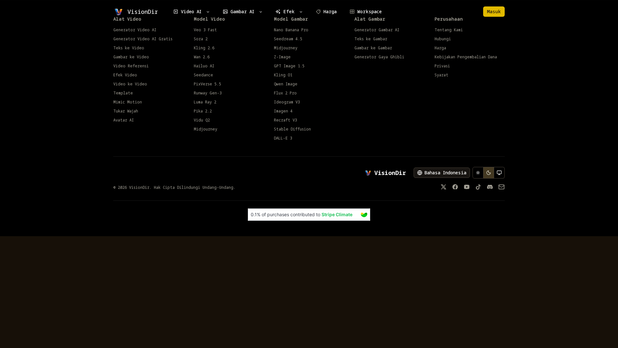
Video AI (191, 11)
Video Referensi (131, 66)
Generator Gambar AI (376, 30)
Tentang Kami (449, 30)
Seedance (203, 75)
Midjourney (205, 129)
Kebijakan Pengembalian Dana (466, 57)
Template (123, 93)
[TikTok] (478, 187)
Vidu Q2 (202, 120)
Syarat (441, 75)
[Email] (501, 187)
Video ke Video (130, 84)
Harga (330, 11)
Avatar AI (123, 120)
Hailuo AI (204, 66)
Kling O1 (283, 75)
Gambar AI (242, 11)
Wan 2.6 (202, 57)
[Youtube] (467, 187)
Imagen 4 (283, 111)
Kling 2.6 (204, 48)
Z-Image (282, 57)
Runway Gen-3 (208, 93)
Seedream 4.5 (288, 39)
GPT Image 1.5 (289, 66)
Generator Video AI (134, 30)
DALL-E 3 (283, 138)
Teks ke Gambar (370, 39)
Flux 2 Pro (285, 93)
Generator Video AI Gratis (143, 39)
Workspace (369, 11)
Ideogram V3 (287, 102)
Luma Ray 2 (205, 102)
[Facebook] (455, 187)
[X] (443, 187)
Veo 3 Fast (205, 30)
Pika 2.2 (203, 111)
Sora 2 (201, 39)
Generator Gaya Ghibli (379, 57)
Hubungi (443, 39)
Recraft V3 (285, 120)
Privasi (442, 66)
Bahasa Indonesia (445, 172)
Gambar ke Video (131, 57)
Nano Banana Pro (291, 30)
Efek (289, 11)
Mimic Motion (127, 102)
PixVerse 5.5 (207, 84)
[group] (489, 173)
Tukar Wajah (125, 111)
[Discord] (490, 187)
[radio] (478, 173)
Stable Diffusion (292, 129)
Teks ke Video (128, 48)
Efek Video (125, 75)
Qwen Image (285, 84)
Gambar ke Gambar (373, 48)
